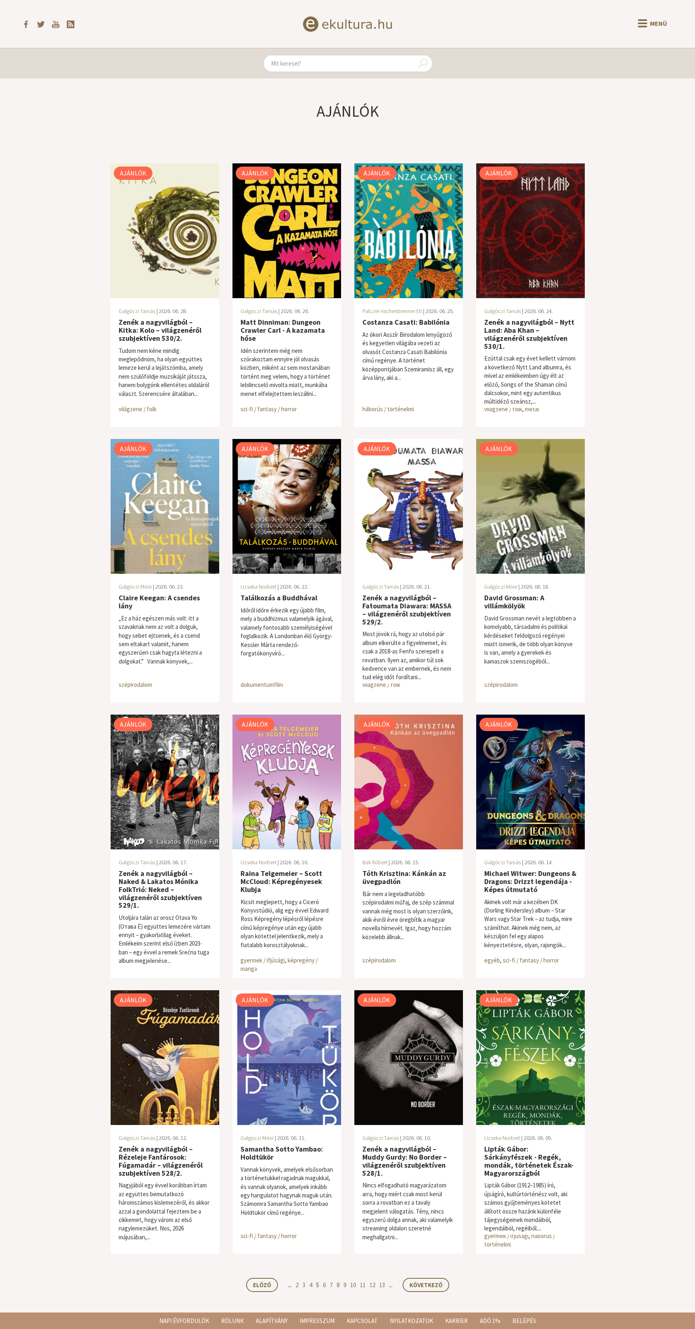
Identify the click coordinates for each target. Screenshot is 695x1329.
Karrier (456, 1321)
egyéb (492, 960)
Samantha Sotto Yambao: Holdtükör (282, 1153)
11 (363, 1285)
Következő (425, 1285)
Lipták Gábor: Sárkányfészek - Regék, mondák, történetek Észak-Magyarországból (529, 1160)
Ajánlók (133, 173)
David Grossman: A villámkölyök (514, 601)
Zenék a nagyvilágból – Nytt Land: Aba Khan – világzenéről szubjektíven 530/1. (529, 333)
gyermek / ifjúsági (263, 960)
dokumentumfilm (262, 684)
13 (382, 1285)
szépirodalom (135, 684)
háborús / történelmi (388, 409)
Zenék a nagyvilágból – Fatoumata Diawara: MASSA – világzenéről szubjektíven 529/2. (406, 609)
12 (372, 1285)
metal (532, 409)
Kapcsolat (362, 1321)
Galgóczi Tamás (137, 311)
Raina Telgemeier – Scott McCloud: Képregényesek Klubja (281, 881)
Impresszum (317, 1321)
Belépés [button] (524, 1321)
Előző (262, 1285)
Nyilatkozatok (411, 1321)
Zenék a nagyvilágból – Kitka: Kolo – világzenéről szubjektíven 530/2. (160, 330)
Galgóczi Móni (135, 586)
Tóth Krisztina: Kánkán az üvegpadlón (404, 877)
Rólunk (232, 1321)
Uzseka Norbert (258, 586)
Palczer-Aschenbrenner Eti (392, 311)
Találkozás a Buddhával (279, 597)
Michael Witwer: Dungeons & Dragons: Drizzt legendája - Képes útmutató (530, 881)
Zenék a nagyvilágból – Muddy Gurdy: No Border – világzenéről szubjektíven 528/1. (404, 1160)
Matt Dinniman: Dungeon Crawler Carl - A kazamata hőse (283, 330)
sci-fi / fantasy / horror (269, 409)
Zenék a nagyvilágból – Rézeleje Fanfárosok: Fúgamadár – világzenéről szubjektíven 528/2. (161, 1160)
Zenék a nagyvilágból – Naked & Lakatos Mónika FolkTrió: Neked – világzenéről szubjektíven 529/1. (160, 889)
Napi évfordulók (184, 1321)
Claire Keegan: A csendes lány (159, 601)
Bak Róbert (374, 862)
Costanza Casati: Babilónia (406, 322)
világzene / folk (137, 409)
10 (353, 1285)
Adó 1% (490, 1321)
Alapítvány (272, 1321)
